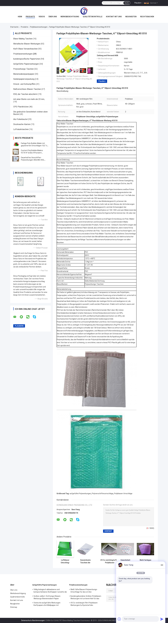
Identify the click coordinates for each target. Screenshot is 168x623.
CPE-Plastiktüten (21, 107)
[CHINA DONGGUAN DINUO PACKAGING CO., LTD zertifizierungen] (20, 181)
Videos (42, 17)
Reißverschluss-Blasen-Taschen (27, 89)
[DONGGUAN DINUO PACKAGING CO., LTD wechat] (29, 317)
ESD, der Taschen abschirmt (25, 94)
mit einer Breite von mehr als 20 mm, (29, 99)
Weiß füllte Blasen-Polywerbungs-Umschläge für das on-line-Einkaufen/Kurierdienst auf (84, 591)
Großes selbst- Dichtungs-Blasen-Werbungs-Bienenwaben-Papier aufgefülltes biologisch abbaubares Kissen (48, 597)
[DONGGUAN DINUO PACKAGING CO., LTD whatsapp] (23, 317)
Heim (20, 17)
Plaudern (137, 3)
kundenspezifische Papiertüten (26, 59)
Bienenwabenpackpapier (23, 74)
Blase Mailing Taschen (22, 39)
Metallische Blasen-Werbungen (26, 44)
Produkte (30, 17)
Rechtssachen (147, 17)
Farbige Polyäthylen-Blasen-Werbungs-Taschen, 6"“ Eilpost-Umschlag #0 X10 (74, 78)
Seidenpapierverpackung (23, 79)
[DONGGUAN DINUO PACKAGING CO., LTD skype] (36, 316)
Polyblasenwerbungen (38, 27)
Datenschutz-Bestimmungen (33, 620)
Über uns (52, 17)
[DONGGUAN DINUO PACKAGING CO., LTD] (84, 11)
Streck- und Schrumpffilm (24, 84)
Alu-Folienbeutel (20, 119)
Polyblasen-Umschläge (123, 493)
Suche (127, 3)
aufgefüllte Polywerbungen (80, 493)
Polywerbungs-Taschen (23, 69)
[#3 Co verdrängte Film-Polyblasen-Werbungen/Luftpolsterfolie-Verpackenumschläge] (110, 549)
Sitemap (13, 607)
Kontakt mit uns (114, 17)
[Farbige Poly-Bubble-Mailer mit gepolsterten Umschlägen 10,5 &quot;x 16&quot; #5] (15, 144)
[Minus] (161, 564)
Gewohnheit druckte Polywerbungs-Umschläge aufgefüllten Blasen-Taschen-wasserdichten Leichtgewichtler (125, 561)
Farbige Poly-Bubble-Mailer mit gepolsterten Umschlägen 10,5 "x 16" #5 (34, 145)
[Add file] (119, 619)
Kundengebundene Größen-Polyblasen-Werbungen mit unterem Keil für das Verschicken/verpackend (86, 597)
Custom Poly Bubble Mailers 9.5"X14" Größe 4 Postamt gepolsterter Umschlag (32, 152)
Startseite (14, 27)
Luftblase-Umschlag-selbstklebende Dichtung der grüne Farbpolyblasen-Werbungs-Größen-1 (65, 561)
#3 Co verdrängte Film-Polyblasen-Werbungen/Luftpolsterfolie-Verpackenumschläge (110, 561)
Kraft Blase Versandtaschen (25, 49)
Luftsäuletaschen (21, 129)
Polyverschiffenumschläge (102, 493)
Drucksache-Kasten (21, 124)
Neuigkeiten (131, 17)
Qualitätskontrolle (92, 17)
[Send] (162, 619)
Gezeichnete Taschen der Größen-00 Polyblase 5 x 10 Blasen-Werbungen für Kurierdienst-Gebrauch (85, 561)
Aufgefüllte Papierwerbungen (26, 64)
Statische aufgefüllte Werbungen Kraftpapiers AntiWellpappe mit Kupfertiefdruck (47, 604)
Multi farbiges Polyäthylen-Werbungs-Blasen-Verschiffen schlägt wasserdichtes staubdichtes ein (145, 561)
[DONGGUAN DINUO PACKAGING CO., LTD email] (16, 317)
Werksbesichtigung (70, 17)
